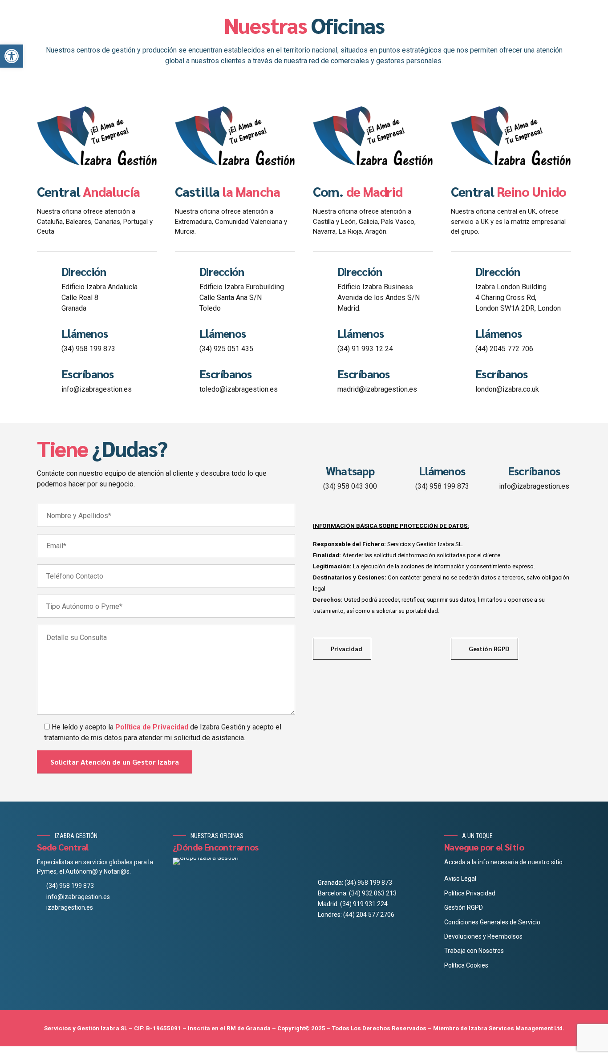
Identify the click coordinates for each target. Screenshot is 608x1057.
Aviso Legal (460, 878)
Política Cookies (466, 965)
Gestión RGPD (463, 907)
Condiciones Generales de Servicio (492, 922)
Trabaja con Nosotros (474, 950)
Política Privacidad (469, 893)
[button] (11, 56)
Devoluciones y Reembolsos (483, 936)
